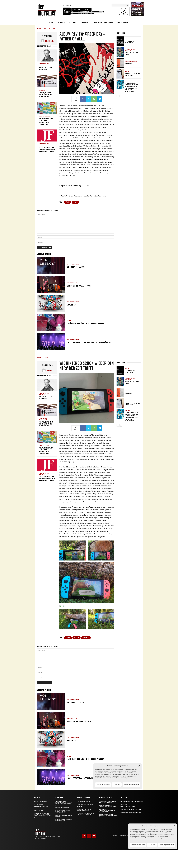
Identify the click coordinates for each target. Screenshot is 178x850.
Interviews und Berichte (44, 64)
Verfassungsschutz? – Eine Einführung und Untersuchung (46, 94)
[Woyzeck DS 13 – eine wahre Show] (47, 55)
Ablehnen (152, 845)
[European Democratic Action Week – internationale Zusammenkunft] (47, 108)
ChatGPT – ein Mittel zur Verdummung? (132, 74)
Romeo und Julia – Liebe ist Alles (132, 53)
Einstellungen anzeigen (166, 845)
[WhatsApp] (94, 99)
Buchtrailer (128, 64)
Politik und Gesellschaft (43, 89)
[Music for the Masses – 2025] (51, 284)
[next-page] (121, 96)
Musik (75, 202)
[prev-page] (118, 96)
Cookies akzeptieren (138, 845)
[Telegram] (99, 99)
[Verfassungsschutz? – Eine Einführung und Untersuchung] (47, 81)
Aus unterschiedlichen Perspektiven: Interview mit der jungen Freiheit (47, 149)
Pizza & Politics (38, 804)
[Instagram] (84, 836)
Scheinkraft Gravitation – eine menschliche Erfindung (107, 802)
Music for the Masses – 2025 (79, 285)
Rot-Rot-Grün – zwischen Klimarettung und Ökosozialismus (62, 812)
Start (39, 28)
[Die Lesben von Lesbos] (51, 265)
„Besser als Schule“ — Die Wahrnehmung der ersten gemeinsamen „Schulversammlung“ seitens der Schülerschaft (131, 87)
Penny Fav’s (124, 804)
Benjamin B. (49, 41)
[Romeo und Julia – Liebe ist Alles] (120, 52)
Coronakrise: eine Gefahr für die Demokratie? (63, 820)
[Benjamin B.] (43, 41)
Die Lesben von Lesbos (76, 266)
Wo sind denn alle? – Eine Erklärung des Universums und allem (108, 815)
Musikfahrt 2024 (38, 810)
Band (67, 202)
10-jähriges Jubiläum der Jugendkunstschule (85, 323)
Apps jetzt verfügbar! (40, 801)
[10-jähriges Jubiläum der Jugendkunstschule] (51, 322)
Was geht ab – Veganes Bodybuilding (131, 809)
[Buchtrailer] (120, 63)
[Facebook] (83, 99)
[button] (174, 826)
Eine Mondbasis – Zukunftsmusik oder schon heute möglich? (107, 810)
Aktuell (69, 320)
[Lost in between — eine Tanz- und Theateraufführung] (51, 341)
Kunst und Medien (137, 5)
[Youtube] (94, 836)
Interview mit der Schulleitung (130, 42)
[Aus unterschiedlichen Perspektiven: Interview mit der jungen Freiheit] (47, 135)
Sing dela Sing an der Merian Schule (131, 812)
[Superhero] (51, 303)
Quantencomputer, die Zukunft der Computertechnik (108, 806)
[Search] (127, 5)
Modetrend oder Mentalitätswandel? (132, 801)
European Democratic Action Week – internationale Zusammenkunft (46, 121)
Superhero (71, 304)
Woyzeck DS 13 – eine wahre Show (45, 68)
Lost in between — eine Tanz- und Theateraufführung (89, 342)
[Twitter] (88, 99)
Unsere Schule (72, 283)
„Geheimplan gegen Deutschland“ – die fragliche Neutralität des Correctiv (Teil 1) (63, 803)
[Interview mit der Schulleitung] (120, 41)
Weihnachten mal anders (128, 806)
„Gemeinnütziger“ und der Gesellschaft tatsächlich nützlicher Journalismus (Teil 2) (42, 815)
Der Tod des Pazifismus (62, 807)
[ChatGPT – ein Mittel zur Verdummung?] (120, 74)
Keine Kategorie (44, 116)
